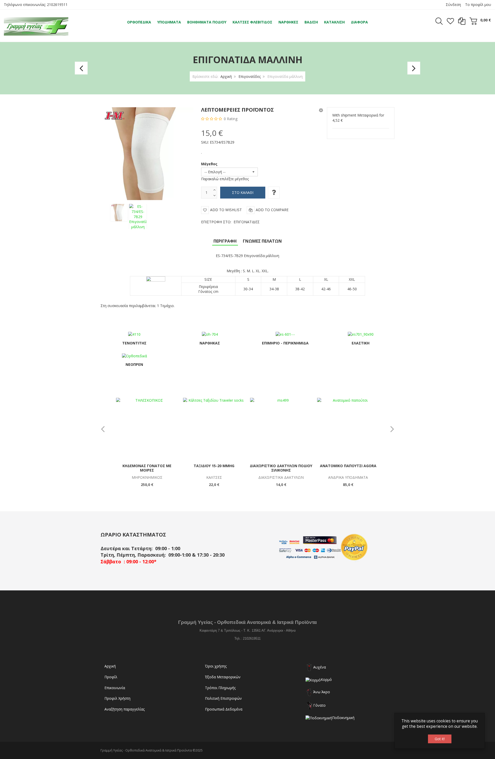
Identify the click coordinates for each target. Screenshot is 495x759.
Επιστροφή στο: (230, 221)
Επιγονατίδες (249, 76)
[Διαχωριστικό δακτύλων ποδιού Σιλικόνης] (281, 429)
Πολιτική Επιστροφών (223, 698)
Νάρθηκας (210, 343)
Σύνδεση (453, 4)
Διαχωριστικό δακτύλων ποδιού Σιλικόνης (281, 468)
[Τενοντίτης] (134, 334)
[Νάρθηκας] (210, 334)
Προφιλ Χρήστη (117, 698)
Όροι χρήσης (216, 666)
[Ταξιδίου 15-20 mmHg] (214, 429)
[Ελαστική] (361, 334)
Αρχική (226, 76)
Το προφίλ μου (478, 4)
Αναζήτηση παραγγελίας (124, 709)
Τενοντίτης (134, 343)
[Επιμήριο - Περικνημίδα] (285, 334)
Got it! (440, 738)
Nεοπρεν (134, 364)
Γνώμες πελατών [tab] (262, 241)
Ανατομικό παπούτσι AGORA (348, 465)
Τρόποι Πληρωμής (220, 687)
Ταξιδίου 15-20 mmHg (214, 465)
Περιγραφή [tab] (225, 241)
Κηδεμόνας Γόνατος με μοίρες (146, 468)
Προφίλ (110, 676)
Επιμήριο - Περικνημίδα (285, 343)
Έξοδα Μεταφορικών (223, 676)
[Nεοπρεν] (134, 355)
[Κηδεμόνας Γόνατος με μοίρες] (147, 429)
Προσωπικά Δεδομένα (223, 709)
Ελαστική (360, 343)
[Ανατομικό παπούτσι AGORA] (348, 429)
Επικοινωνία (114, 687)
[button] (321, 110)
